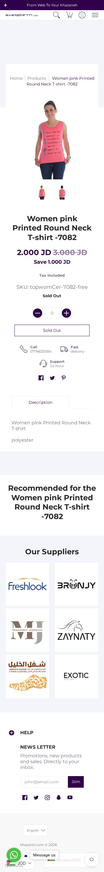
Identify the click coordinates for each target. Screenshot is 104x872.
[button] (5, 5)
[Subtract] (37, 313)
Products (36, 78)
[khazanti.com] (22, 15)
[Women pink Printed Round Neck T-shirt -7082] (42, 192)
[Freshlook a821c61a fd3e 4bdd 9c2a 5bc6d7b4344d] (27, 584)
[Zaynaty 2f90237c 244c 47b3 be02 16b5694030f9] (76, 630)
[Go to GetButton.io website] (14, 866)
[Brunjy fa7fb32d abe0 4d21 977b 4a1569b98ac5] (76, 584)
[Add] (66, 313)
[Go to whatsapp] (14, 855)
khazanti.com (32, 845)
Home (16, 78)
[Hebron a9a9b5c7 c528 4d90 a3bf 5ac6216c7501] (27, 676)
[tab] (40, 402)
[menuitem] (56, 15)
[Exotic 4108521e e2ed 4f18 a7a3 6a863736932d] (76, 676)
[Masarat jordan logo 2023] (27, 630)
